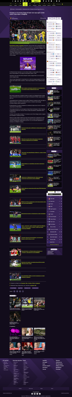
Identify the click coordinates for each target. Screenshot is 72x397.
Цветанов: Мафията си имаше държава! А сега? (39, 352)
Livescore (44, 5)
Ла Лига (15, 363)
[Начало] (11, 9)
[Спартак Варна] (43, 1)
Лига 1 (51, 68)
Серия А (51, 52)
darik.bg (11, 354)
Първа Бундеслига (16, 365)
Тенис (25, 364)
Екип (44, 364)
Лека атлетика (26, 367)
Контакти (45, 367)
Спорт (30, 5)
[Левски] (15, 1)
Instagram (38, 283)
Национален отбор (6, 368)
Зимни (25, 374)
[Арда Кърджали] (23, 1)
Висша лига (52, 31)
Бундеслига (52, 61)
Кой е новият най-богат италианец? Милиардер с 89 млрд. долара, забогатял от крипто (14, 338)
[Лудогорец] (12, 1)
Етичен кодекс (46, 365)
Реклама (58, 369)
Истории (39, 5)
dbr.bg (10, 340)
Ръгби (25, 384)
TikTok (33, 283)
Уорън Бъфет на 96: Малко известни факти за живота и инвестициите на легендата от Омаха (27, 352)
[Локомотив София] (59, 1)
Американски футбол (26, 383)
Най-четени (54, 151)
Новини (15, 5)
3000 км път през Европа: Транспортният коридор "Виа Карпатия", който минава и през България (39, 338)
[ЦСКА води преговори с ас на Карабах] (54, 167)
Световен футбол (25, 5)
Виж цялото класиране (53, 244)
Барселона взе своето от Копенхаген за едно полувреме (33, 213)
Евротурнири (6, 369)
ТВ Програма (53, 5)
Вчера (49, 18)
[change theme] (62, 4)
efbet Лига (52, 22)
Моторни (25, 375)
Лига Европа (16, 371)
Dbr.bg (52, 388)
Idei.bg (41, 388)
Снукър (25, 379)
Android (32, 285)
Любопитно (34, 5)
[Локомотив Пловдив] (56, 1)
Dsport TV (49, 5)
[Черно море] (48, 1)
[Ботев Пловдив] (26, 1)
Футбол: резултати (51, 253)
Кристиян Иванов (15, 18)
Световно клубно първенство (16, 382)
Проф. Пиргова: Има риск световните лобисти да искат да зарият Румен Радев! (27, 338)
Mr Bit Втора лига (53, 77)
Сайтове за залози (50, 251)
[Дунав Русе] (54, 1)
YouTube (30, 283)
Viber (27, 283)
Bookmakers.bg (50, 252)
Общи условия (60, 365)
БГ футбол (20, 5)
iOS (35, 285)
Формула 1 (25, 366)
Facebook (23, 283)
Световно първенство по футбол (16, 376)
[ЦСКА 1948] (20, 1)
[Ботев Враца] (51, 1)
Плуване (25, 378)
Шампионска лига (26, 9)
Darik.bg (20, 388)
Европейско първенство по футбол (16, 379)
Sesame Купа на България (6, 366)
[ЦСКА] (18, 1)
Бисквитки (58, 367)
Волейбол (25, 362)
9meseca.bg (31, 388)
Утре (59, 18)
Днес (54, 18)
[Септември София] (28, 1)
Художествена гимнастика (26, 372)
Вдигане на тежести (25, 369)
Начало (11, 5)
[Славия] (46, 1)
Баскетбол (25, 363)
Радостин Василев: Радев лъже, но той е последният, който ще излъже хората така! (15, 352)
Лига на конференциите (16, 373)
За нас (44, 369)
